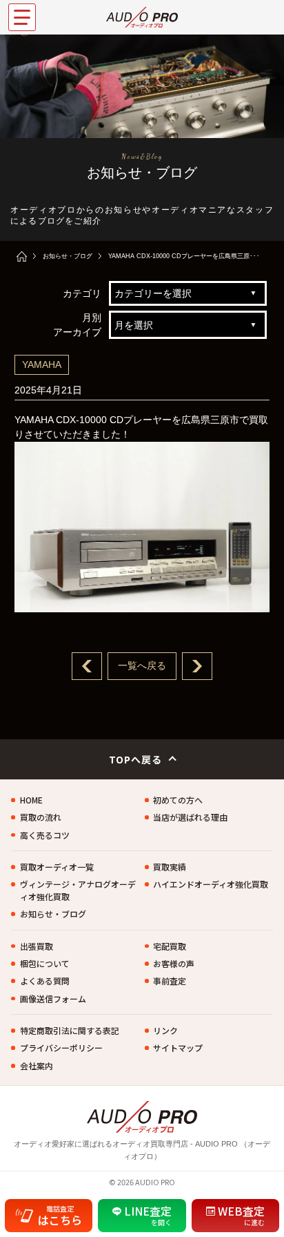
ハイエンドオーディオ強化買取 (210, 884)
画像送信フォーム (53, 998)
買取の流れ (40, 817)
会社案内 (36, 1065)
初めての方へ (178, 800)
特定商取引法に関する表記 (69, 1030)
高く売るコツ (45, 835)
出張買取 (36, 946)
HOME (31, 800)
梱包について (45, 963)
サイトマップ (178, 1047)
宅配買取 (169, 946)
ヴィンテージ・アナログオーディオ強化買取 (78, 890)
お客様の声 (173, 963)
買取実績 (169, 867)
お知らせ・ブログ (67, 256)
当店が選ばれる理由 (190, 817)
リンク (165, 1030)
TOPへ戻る (136, 759)
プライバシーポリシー (61, 1047)
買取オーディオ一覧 (57, 867)
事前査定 (169, 980)
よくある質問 (45, 980)
